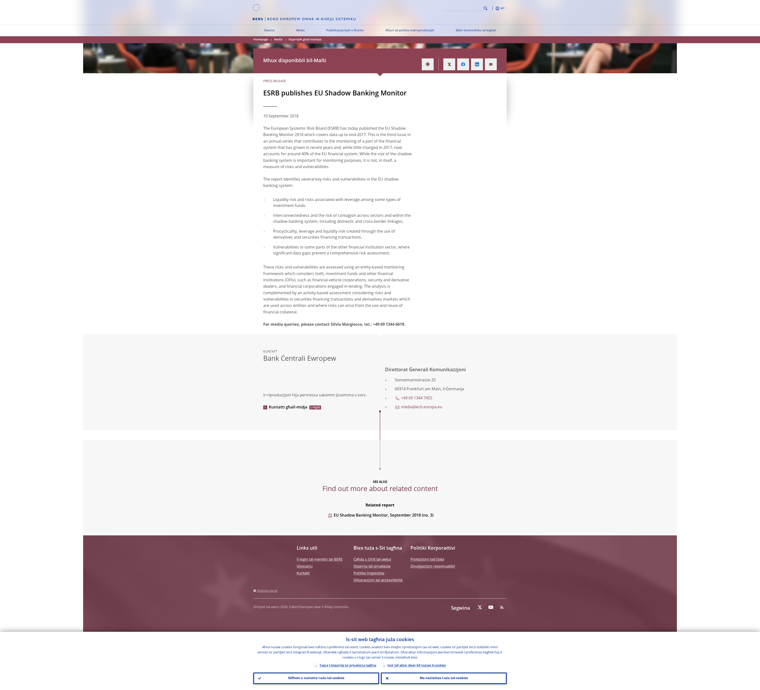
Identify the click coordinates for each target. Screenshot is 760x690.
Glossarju (305, 566)
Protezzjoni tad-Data (427, 559)
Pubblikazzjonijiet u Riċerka (345, 30)
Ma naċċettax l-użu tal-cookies (444, 678)
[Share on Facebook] (463, 64)
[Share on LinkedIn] (477, 64)
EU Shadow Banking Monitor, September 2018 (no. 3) (383, 516)
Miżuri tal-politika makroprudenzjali (410, 30)
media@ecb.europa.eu (421, 407)
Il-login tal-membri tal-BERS (320, 559)
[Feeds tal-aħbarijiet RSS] (502, 607)
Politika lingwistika (368, 573)
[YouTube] (491, 607)
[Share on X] (449, 64)
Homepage (260, 39)
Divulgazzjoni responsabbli (432, 566)
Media (300, 30)
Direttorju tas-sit (267, 590)
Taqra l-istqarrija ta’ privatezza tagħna (347, 665)
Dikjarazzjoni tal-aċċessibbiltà (378, 580)
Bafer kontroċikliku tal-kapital (476, 30)
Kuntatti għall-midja (288, 407)
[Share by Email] (491, 64)
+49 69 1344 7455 (416, 398)
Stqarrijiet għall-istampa (305, 39)
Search (485, 8)
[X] (479, 607)
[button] (493, 8)
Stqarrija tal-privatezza (371, 566)
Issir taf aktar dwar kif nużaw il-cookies (416, 665)
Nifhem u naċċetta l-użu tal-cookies (316, 678)
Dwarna (269, 30)
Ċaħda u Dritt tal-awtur (372, 559)
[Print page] (428, 64)
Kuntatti (303, 573)
